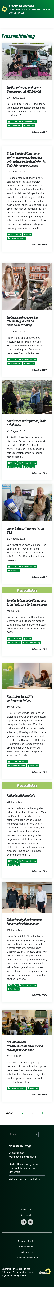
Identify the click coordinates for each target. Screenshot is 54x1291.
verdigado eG (20, 1275)
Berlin (28, 234)
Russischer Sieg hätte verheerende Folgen (20, 698)
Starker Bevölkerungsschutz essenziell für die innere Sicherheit (24, 1167)
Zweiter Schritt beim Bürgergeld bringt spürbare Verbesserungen (27, 603)
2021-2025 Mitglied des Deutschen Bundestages (29, 11)
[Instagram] (30, 1222)
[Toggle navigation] (49, 23)
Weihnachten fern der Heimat (25, 1179)
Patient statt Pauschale (21, 796)
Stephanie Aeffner (21, 6)
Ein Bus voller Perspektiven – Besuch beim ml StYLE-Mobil (24, 89)
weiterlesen (39, 131)
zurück (9, 1112)
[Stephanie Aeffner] (5, 8)
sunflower (24, 1272)
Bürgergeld (15, 642)
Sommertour (15, 125)
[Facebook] (24, 1222)
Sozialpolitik (15, 234)
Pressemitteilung (29, 121)
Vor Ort (13, 121)
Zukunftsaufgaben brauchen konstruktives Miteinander (24, 922)
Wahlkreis (30, 125)
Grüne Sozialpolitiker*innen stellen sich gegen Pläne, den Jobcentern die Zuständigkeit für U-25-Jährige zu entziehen (27, 159)
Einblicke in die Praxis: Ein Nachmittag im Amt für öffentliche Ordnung (22, 321)
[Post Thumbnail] (27, 61)
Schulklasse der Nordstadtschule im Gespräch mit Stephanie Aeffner (25, 1046)
